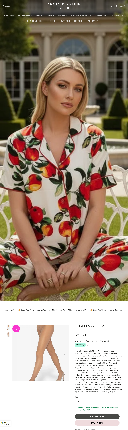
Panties (61, 15)
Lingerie (51, 21)
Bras (50, 15)
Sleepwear (117, 15)
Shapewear (100, 15)
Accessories (24, 15)
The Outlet (93, 21)
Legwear (78, 21)
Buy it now (97, 423)
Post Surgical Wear (80, 15)
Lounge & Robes (34, 21)
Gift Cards (9, 15)
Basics (39, 15)
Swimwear (65, 21)
